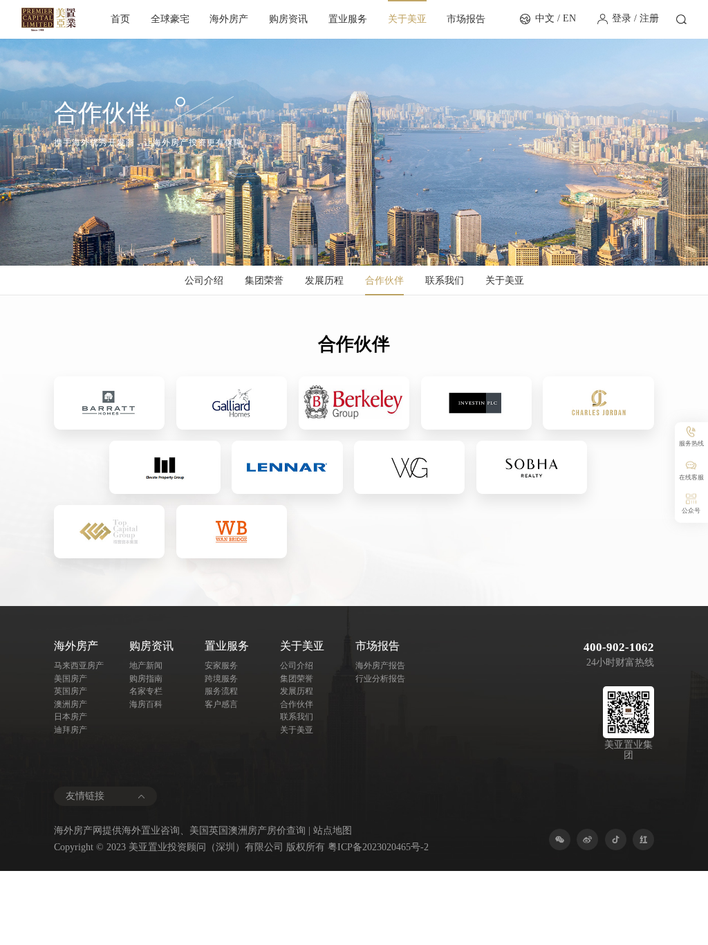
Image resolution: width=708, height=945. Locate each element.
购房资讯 (288, 19)
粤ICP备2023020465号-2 (378, 847)
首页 (120, 19)
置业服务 (347, 19)
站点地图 (332, 830)
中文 (545, 18)
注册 (649, 18)
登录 (621, 18)
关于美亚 (407, 19)
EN (569, 18)
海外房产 (228, 19)
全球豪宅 (170, 19)
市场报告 (466, 19)
